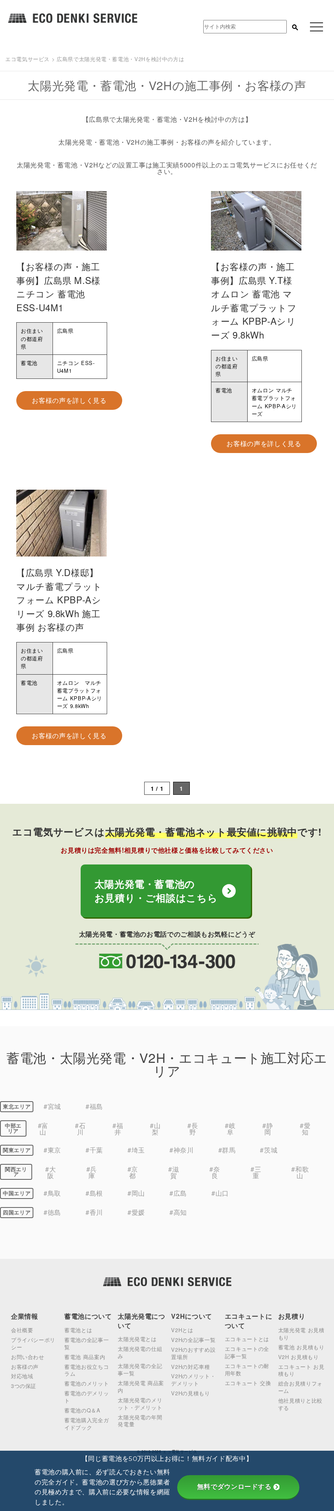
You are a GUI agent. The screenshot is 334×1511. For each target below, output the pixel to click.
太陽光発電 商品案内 (141, 1386)
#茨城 (268, 1150)
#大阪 (50, 1172)
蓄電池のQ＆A (82, 1410)
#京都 (132, 1172)
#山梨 (155, 1129)
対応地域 (22, 1376)
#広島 (178, 1193)
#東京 (52, 1150)
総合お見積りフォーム (300, 1386)
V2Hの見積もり (190, 1393)
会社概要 (22, 1330)
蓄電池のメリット (86, 1383)
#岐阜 (230, 1129)
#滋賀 (173, 1172)
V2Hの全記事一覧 (193, 1340)
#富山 (43, 1129)
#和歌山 (300, 1172)
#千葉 (94, 1150)
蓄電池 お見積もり (301, 1347)
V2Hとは (182, 1330)
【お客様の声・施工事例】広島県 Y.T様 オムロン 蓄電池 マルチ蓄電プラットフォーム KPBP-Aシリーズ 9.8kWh (254, 300)
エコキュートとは (247, 1339)
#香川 (94, 1212)
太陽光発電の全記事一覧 (140, 1369)
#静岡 (267, 1129)
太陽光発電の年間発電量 (140, 1420)
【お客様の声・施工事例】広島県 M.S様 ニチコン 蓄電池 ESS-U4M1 (58, 287)
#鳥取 (52, 1193)
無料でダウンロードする (234, 1487)
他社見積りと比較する (300, 1404)
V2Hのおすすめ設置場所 (193, 1353)
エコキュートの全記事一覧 (247, 1352)
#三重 (255, 1172)
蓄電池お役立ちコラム (86, 1370)
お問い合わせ (27, 1357)
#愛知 (305, 1129)
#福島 (94, 1106)
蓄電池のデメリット (86, 1396)
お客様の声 (25, 1366)
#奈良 (214, 1172)
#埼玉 (136, 1150)
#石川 (80, 1129)
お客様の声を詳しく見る (69, 400)
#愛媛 (136, 1212)
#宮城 (52, 1106)
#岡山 (136, 1193)
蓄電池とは (78, 1330)
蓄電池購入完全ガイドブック (86, 1423)
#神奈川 (181, 1150)
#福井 (117, 1129)
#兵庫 (91, 1172)
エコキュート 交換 (248, 1383)
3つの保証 (23, 1386)
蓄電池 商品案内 (84, 1357)
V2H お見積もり (298, 1357)
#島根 (94, 1193)
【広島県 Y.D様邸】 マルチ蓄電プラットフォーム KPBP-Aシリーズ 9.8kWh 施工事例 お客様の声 (59, 599)
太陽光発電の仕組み (140, 1352)
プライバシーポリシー (33, 1343)
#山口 (220, 1193)
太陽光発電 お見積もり (301, 1333)
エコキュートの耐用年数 (247, 1369)
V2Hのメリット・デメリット (193, 1379)
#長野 (192, 1129)
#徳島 (52, 1212)
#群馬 (227, 1150)
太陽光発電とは (137, 1339)
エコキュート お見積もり (301, 1370)
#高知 (178, 1212)
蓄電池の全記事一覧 (86, 1343)
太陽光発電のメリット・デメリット (140, 1403)
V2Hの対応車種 (190, 1366)
